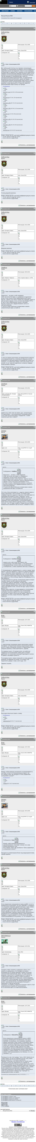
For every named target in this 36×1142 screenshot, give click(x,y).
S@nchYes (5, 32)
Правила (11, 2)
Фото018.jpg (6, 97)
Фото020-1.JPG (7, 108)
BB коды (3, 1102)
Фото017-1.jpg (6, 92)
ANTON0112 (6, 936)
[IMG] (2, 1105)
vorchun (4, 384)
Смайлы (3, 1103)
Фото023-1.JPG (7, 124)
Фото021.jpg (6, 114)
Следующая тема (23, 1088)
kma (2, 615)
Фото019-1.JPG (7, 103)
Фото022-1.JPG (7, 119)
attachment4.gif (6, 721)
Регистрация (32, 2)
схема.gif (5, 783)
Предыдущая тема (13, 1088)
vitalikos (4, 268)
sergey (3, 431)
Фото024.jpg (6, 130)
